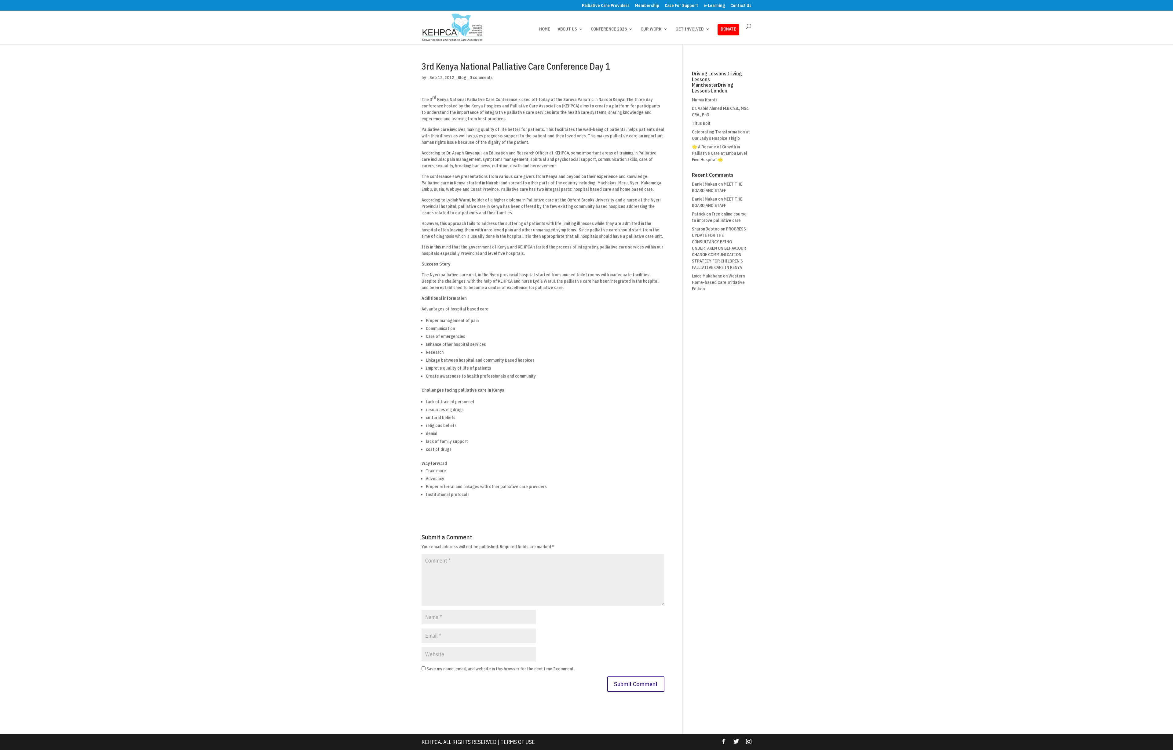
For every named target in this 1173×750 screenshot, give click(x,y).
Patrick (698, 214)
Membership (647, 5)
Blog (462, 77)
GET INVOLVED (689, 29)
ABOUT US (567, 29)
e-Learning (714, 5)
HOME (544, 29)
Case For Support (681, 5)
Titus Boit (701, 123)
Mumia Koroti (704, 100)
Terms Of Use (517, 741)
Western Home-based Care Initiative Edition (718, 282)
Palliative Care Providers (606, 5)
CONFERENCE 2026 (609, 29)
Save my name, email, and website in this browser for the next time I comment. (500, 669)
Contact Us (740, 5)
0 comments (481, 77)
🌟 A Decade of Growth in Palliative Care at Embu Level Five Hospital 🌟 (719, 153)
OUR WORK (651, 29)
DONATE (728, 29)
